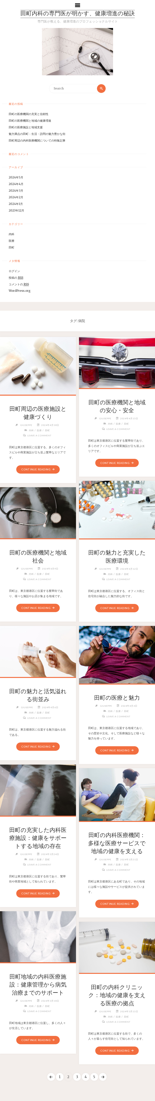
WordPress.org (19, 291)
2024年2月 (16, 197)
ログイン (14, 271)
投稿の (16, 277)
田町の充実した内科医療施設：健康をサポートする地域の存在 (38, 838)
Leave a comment (39, 435)
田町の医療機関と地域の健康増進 (30, 120)
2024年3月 (16, 190)
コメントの (19, 284)
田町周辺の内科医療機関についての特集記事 (37, 140)
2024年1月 (16, 204)
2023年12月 (16, 210)
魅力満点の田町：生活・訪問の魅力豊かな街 (37, 134)
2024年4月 (16, 184)
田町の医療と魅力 (117, 697)
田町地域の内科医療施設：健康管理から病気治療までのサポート (38, 984)
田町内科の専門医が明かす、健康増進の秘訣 (77, 14)
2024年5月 (16, 177)
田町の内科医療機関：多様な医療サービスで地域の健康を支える (117, 843)
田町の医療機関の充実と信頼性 (28, 114)
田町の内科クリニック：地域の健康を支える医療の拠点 (117, 995)
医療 (11, 241)
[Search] (101, 88)
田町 (11, 247)
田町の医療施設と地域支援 (26, 127)
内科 (11, 234)
